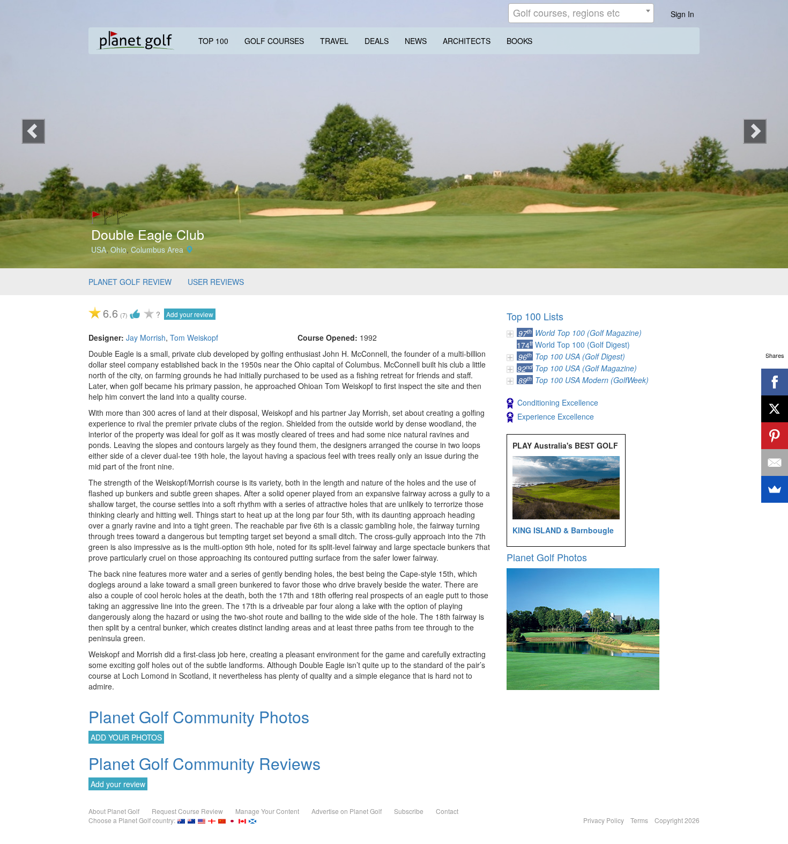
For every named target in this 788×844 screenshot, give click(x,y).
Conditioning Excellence (557, 402)
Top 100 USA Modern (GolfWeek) (592, 380)
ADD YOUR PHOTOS (126, 737)
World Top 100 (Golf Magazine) (588, 332)
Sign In (682, 14)
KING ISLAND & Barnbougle (563, 530)
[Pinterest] (774, 435)
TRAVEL (334, 40)
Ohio (118, 249)
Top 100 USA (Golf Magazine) (586, 368)
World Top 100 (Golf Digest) (582, 344)
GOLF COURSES (274, 40)
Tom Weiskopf (194, 337)
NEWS (416, 40)
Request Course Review (187, 811)
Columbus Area (157, 249)
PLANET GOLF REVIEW (130, 281)
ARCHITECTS (466, 40)
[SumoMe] (774, 489)
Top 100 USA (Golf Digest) (580, 356)
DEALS (377, 40)
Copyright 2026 (677, 820)
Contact (447, 811)
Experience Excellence (555, 416)
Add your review (189, 314)
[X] (774, 408)
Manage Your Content (267, 811)
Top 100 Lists (535, 316)
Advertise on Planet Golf (346, 811)
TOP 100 (213, 40)
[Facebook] (774, 382)
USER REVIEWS (216, 281)
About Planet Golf (113, 811)
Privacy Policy (603, 820)
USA (98, 249)
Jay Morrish (146, 337)
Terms (639, 820)
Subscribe (408, 811)
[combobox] (581, 13)
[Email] (774, 462)
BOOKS (519, 40)
